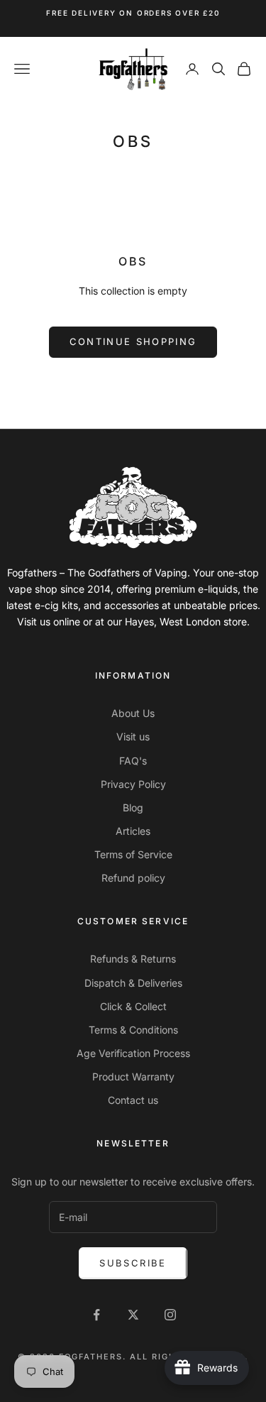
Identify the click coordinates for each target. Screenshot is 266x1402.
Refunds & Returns (133, 959)
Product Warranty (133, 1076)
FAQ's (133, 761)
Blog (133, 807)
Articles (133, 831)
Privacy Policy (133, 784)
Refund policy (133, 878)
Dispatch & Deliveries (133, 983)
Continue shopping (133, 341)
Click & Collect (133, 1006)
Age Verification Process (133, 1053)
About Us (133, 713)
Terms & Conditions (133, 1030)
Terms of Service (133, 854)
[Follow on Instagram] (170, 1315)
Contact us (133, 1100)
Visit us (133, 736)
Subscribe (132, 1263)
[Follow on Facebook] (96, 1315)
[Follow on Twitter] (133, 1315)
